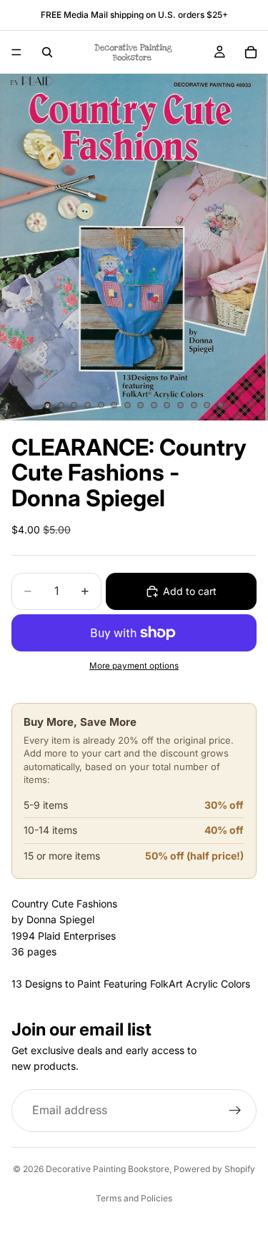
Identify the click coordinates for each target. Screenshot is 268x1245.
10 (167, 404)
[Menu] (16, 52)
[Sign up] (235, 1111)
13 (207, 404)
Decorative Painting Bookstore (107, 1168)
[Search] (47, 52)
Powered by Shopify (214, 1168)
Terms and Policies (134, 1198)
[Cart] (251, 52)
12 (193, 404)
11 (180, 404)
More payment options (134, 666)
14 (220, 404)
